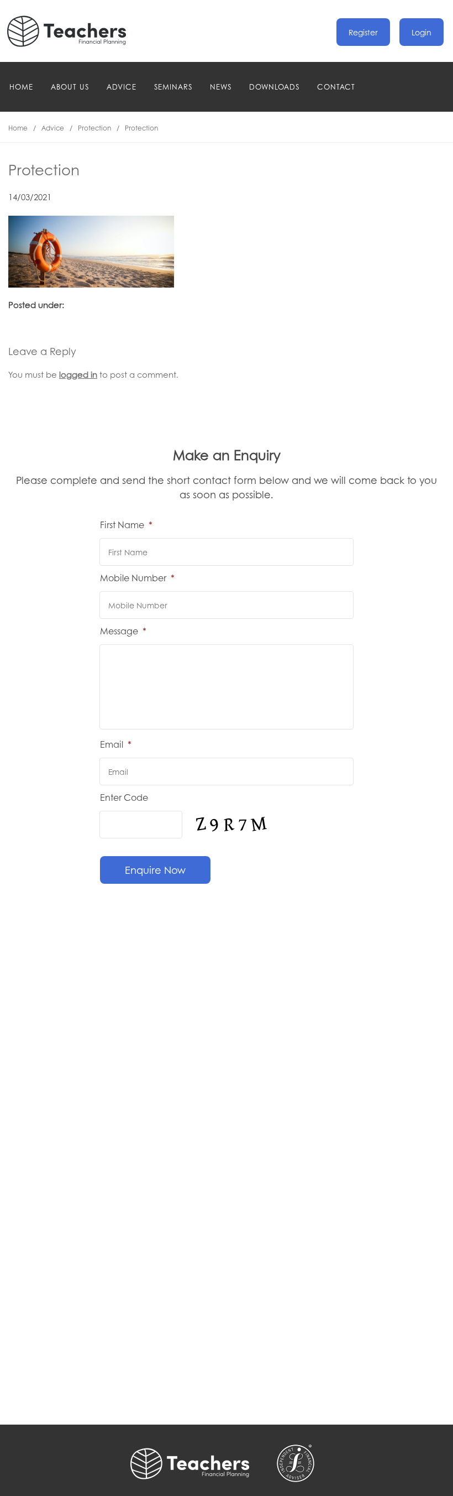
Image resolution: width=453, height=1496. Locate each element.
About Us (70, 86)
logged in (78, 374)
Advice (121, 86)
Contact (336, 86)
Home (21, 86)
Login (421, 32)
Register (363, 32)
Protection (94, 128)
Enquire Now (155, 870)
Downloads (274, 86)
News (220, 86)
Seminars (173, 86)
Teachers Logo (76, 31)
